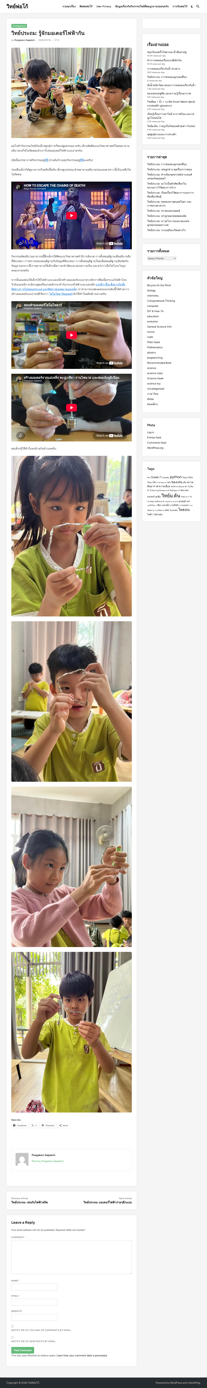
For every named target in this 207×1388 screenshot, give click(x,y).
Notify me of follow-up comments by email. (41, 1330)
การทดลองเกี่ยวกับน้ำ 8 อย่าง (163, 68)
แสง (166, 510)
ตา (186, 486)
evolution (152, 321)
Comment (18, 1237)
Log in (150, 432)
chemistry (153, 295)
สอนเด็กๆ (152, 404)
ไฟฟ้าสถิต (157, 514)
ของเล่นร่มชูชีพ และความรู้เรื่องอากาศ (169, 93)
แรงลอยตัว (184, 505)
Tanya (185, 477)
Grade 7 (156, 477)
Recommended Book (159, 362)
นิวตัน (190, 486)
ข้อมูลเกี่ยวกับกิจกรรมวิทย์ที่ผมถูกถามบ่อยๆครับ (142, 6)
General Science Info (159, 326)
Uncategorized (19, 26)
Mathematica (155, 347)
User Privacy (103, 6)
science (151, 368)
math (150, 337)
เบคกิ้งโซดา (151, 505)
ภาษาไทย (152, 393)
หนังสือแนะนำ (159, 501)
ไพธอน (184, 510)
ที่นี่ (47, 160)
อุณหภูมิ (182, 501)
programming (155, 357)
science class (155, 373)
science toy (154, 383)
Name (15, 1280)
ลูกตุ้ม (158, 496)
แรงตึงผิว (174, 505)
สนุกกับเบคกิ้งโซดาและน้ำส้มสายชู (166, 52)
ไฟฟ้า (150, 514)
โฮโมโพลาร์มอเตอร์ (61, 294)
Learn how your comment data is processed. (82, 1355)
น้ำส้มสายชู (154, 490)
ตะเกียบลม (180, 487)
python (176, 477)
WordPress (176, 1382)
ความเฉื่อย (164, 486)
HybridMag (193, 1382)
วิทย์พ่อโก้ (17, 6)
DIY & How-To (155, 311)
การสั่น (168, 482)
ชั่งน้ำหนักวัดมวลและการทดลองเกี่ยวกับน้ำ (171, 85)
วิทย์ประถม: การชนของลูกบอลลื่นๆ (167, 77)
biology (151, 290)
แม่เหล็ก (166, 505)
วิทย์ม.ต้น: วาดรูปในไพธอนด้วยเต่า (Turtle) (171, 126)
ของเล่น (176, 482)
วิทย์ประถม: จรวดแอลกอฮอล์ (163, 210)
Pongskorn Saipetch (24, 40)
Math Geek (153, 342)
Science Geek (155, 378)
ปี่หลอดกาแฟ (164, 490)
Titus (149, 482)
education (153, 316)
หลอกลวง (168, 501)
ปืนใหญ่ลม (174, 490)
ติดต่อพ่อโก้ (86, 6)
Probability (165, 478)
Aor (148, 477)
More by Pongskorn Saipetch (47, 1161)
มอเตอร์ (151, 496)
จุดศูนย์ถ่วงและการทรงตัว (161, 134)
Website (16, 1311)
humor (151, 331)
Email (16, 1296)
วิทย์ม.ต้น (170, 495)
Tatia (190, 477)
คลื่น (184, 482)
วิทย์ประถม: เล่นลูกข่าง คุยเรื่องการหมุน (169, 169)
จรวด (173, 486)
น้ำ (148, 490)
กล (154, 482)
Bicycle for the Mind (159, 285)
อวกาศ (175, 501)
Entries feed (154, 437)
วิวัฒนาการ (185, 497)
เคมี (188, 501)
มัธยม (150, 399)
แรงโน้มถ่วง (159, 510)
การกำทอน (160, 483)
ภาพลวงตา (183, 490)
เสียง (159, 505)
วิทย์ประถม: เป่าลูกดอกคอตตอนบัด (166, 215)
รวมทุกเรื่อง (69, 6)
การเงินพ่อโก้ (180, 6)
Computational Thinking (161, 300)
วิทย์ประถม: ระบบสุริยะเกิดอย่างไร (166, 230)
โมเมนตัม (174, 510)
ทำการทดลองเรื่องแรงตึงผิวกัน (164, 60)
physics (151, 352)
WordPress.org (155, 447)
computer (152, 305)
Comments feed (156, 442)
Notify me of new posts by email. (33, 1341)
